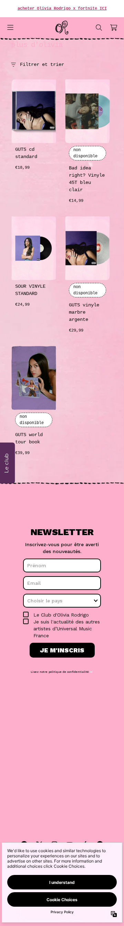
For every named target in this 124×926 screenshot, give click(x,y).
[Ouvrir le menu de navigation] (10, 27)
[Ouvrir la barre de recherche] (98, 27)
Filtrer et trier (42, 64)
